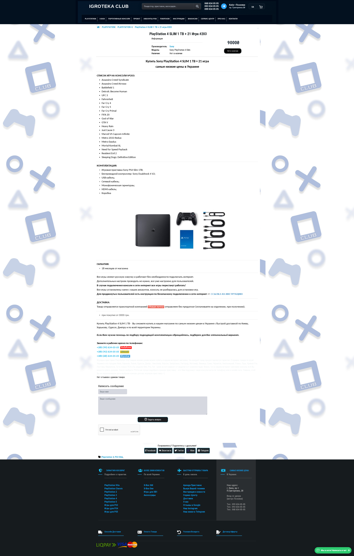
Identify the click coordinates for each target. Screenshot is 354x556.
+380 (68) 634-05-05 (108, 356)
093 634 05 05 (212, 6)
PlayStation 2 (110, 492)
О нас (185, 501)
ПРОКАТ (136, 19)
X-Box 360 (148, 485)
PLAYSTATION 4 (125, 27)
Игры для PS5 (111, 511)
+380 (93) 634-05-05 (108, 352)
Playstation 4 (107, 457)
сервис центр (207, 19)
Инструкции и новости (194, 492)
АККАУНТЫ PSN (150, 19)
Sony (172, 46)
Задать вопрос (154, 419)
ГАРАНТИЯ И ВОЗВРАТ (115, 470)
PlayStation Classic (113, 488)
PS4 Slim (119, 457)
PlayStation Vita (111, 485)
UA (253, 7)
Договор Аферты (230, 532)
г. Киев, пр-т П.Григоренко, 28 (235, 489)
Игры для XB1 (150, 492)
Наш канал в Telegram (194, 511)
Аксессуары (150, 495)
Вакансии (192, 19)
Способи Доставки (112, 532)
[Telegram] (224, 6)
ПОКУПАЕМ (165, 19)
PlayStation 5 (110, 501)
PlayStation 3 (110, 495)
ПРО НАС (221, 19)
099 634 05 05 (212, 9)
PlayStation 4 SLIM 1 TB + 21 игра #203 (153, 27)
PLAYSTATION (108, 27)
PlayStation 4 (110, 498)
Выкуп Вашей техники (194, 488)
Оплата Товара (150, 532)
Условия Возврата (191, 532)
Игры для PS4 (111, 508)
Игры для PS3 (111, 505)
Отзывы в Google (191, 505)
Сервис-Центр (190, 495)
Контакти (233, 19)
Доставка (188, 498)
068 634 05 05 (212, 3)
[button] (333, 550)
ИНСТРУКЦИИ (178, 19)
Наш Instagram (190, 508)
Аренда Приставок (192, 485)
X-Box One (148, 488)
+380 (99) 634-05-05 (108, 347)
